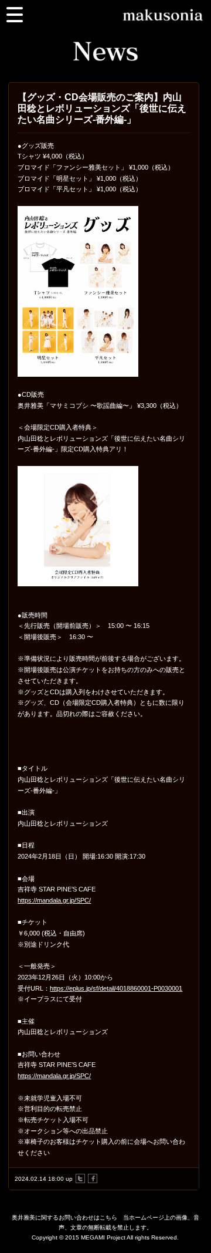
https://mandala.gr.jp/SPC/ (54, 900)
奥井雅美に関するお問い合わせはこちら (64, 1217)
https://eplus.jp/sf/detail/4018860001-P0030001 (116, 988)
